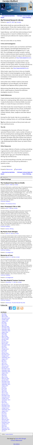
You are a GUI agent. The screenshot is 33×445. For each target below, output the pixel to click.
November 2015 (6, 383)
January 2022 (5, 342)
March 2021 (5, 343)
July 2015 (4, 387)
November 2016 (6, 370)
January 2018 (5, 353)
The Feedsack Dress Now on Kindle (13, 183)
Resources (9, 169)
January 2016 (5, 380)
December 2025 (6, 318)
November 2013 (6, 407)
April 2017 (4, 363)
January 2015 (5, 394)
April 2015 (4, 391)
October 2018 (5, 349)
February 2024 (5, 338)
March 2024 (5, 336)
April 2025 (4, 325)
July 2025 (4, 322)
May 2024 (4, 333)
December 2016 (6, 369)
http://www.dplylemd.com (23, 58)
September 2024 (6, 330)
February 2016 (5, 378)
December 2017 (6, 354)
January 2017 (5, 367)
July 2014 (4, 401)
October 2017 (5, 356)
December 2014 (6, 395)
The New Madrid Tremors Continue (13, 280)
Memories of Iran (7, 255)
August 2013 (5, 411)
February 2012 (5, 428)
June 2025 (4, 323)
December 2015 (6, 381)
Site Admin (16, 444)
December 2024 (6, 328)
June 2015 (4, 388)
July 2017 (4, 360)
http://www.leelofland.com (20, 68)
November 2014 (6, 397)
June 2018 (4, 350)
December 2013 (6, 405)
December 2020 (6, 345)
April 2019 (4, 347)
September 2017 (6, 357)
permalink (19, 169)
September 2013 (6, 409)
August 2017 (5, 359)
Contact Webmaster (16, 440)
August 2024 (5, 332)
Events (7, 228)
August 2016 (5, 373)
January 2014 (5, 404)
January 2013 (5, 421)
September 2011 (6, 429)
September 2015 (6, 384)
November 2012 (6, 422)
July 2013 (4, 412)
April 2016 (4, 376)
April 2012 (4, 426)
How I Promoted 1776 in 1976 (10, 206)
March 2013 (5, 418)
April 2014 (4, 402)
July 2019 (4, 346)
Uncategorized (9, 252)
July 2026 (4, 314)
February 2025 (5, 326)
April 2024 (4, 335)
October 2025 (5, 319)
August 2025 (5, 321)
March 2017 (5, 364)
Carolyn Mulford (9, 434)
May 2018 (4, 352)
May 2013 (4, 415)
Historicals (8, 302)
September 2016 (6, 371)
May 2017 (4, 361)
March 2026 (5, 316)
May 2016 (4, 374)
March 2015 (5, 392)
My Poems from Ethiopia (9, 232)
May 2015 (4, 390)
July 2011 (4, 431)
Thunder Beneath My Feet (18, 302)
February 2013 (5, 419)
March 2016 (5, 377)
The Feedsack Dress (11, 203)
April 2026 (4, 315)
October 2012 (5, 423)
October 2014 (5, 398)
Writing (11, 228)
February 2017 (5, 366)
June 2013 (4, 414)
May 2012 (4, 425)
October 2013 (5, 408)
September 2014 (6, 400)
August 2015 (5, 385)
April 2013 (4, 416)
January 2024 (5, 339)
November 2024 (6, 329)
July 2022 (4, 340)
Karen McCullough (20, 438)
